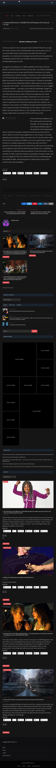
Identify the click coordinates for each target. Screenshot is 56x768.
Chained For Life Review (21, 195)
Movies (37, 28)
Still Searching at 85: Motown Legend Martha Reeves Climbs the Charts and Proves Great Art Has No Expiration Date (28, 454)
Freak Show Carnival (47, 195)
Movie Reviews (33, 28)
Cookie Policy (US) (6, 755)
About (3, 747)
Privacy (4, 750)
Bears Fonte (11, 195)
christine (50, 509)
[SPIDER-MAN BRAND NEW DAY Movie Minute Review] (5, 311)
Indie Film (5, 198)
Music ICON (12, 305)
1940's (4, 195)
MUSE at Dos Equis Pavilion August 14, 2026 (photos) (14, 457)
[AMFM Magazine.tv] (28, 2)
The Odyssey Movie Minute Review (17, 324)
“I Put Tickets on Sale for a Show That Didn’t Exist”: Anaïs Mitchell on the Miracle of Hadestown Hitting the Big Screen (15, 278)
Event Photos (7, 547)
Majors (5, 481)
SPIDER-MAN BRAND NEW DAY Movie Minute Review (22, 311)
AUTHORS (19, 305)
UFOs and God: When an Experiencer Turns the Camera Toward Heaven (41, 251)
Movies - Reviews (50, 28)
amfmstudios (7, 28)
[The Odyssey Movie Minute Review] (5, 324)
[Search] (52, 2)
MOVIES (5, 305)
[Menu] (4, 2)
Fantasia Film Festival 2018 (35, 195)
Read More (5, 256)
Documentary (33, 248)
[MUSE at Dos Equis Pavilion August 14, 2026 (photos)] (28, 560)
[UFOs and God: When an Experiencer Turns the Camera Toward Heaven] (41, 241)
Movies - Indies (43, 28)
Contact (4, 752)
